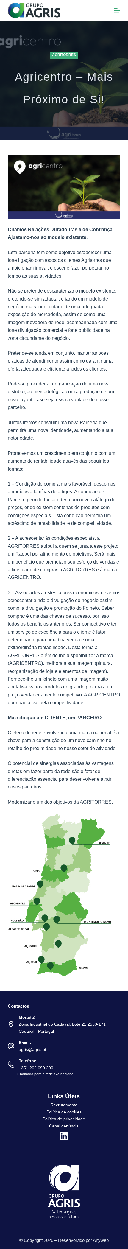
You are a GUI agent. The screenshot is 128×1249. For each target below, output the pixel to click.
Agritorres (64, 55)
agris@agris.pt (32, 1049)
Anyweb (101, 1240)
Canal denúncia (64, 1126)
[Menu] (117, 10)
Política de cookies (64, 1112)
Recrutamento (64, 1104)
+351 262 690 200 (36, 1068)
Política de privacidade (64, 1118)
